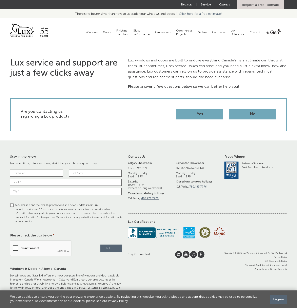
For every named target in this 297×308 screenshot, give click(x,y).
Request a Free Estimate (260, 5)
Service (206, 4)
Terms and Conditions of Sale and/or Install (266, 265)
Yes (200, 114)
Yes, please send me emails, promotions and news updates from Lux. (68, 213)
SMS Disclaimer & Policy (275, 261)
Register (187, 4)
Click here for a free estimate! (200, 14)
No (253, 114)
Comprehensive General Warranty (271, 269)
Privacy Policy (280, 257)
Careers (224, 4)
